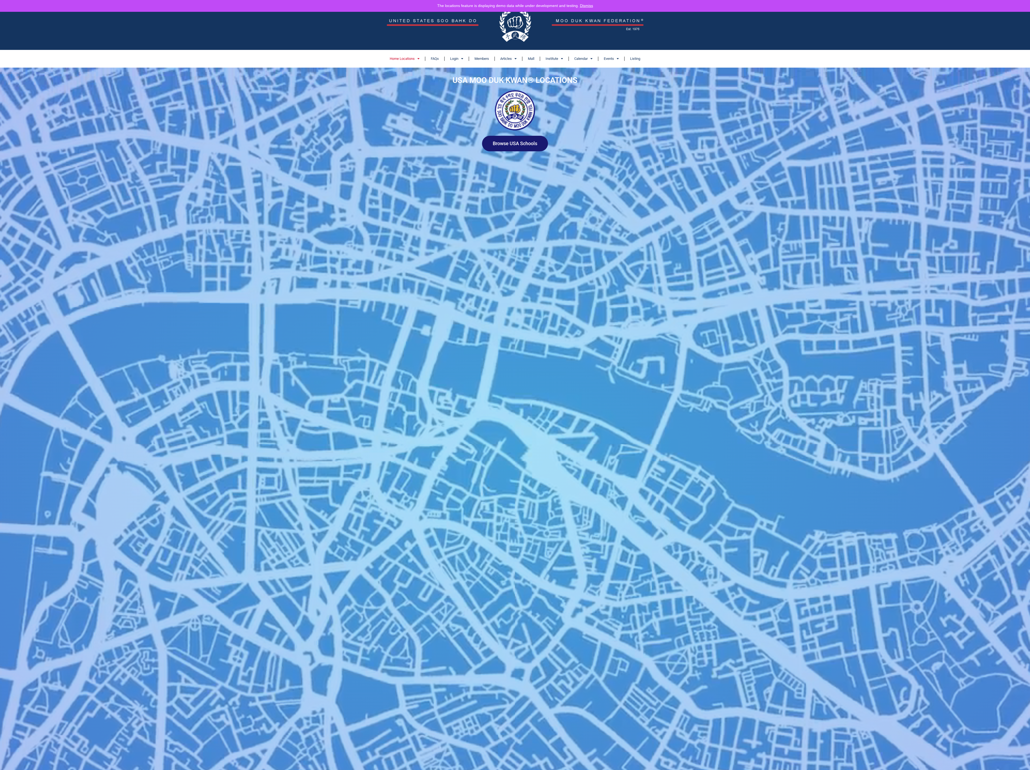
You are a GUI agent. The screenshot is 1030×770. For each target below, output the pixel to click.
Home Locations (402, 59)
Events (609, 59)
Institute (552, 59)
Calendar (581, 59)
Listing (635, 59)
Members (481, 59)
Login (454, 59)
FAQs (435, 59)
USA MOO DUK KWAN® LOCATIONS (515, 80)
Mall (531, 59)
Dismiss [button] (586, 5)
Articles (506, 59)
